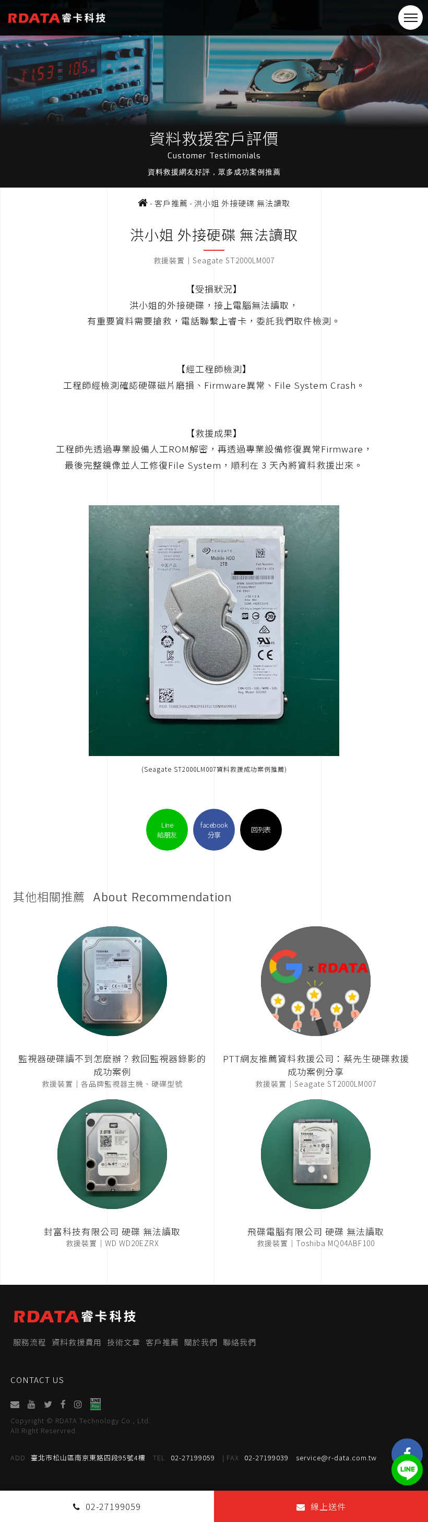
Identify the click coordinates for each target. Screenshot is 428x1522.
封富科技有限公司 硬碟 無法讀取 (112, 1231)
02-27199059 (184, 1457)
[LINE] (407, 1469)
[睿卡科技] (143, 203)
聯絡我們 (239, 1342)
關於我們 (201, 1342)
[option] (214, 94)
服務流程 (29, 1342)
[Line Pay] (96, 1404)
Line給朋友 (167, 830)
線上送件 (328, 1506)
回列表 (261, 829)
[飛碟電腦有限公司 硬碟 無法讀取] (316, 1154)
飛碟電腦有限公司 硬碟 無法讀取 (315, 1231)
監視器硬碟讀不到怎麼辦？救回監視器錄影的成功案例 (112, 1065)
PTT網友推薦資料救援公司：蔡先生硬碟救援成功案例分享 (316, 1065)
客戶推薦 (162, 1342)
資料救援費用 (77, 1342)
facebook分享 (214, 830)
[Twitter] (48, 1404)
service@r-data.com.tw (336, 1457)
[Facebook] (63, 1404)
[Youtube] (32, 1404)
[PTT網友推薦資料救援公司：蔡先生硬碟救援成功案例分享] (316, 981)
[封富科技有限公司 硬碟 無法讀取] (112, 1154)
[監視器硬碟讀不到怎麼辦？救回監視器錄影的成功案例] (112, 981)
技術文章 (123, 1342)
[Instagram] (78, 1404)
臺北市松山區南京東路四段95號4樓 (78, 1457)
